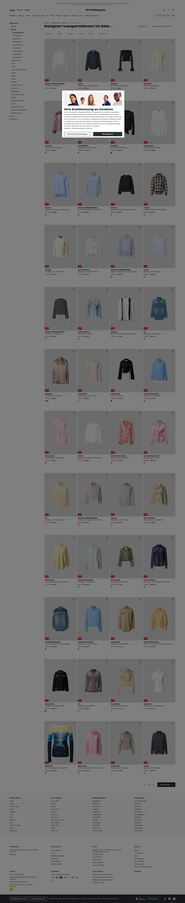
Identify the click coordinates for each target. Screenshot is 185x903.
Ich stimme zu (107, 134)
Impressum (89, 128)
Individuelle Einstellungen (77, 134)
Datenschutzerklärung (78, 128)
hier (81, 126)
